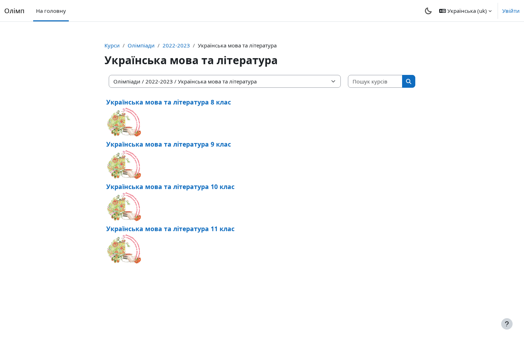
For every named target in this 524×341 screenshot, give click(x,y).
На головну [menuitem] (51, 10)
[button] (465, 10)
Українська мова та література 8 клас (168, 102)
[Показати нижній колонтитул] (507, 324)
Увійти (511, 10)
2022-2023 (176, 45)
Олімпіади (141, 45)
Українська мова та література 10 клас (170, 186)
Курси (112, 45)
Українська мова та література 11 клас (170, 228)
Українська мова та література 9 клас (168, 144)
